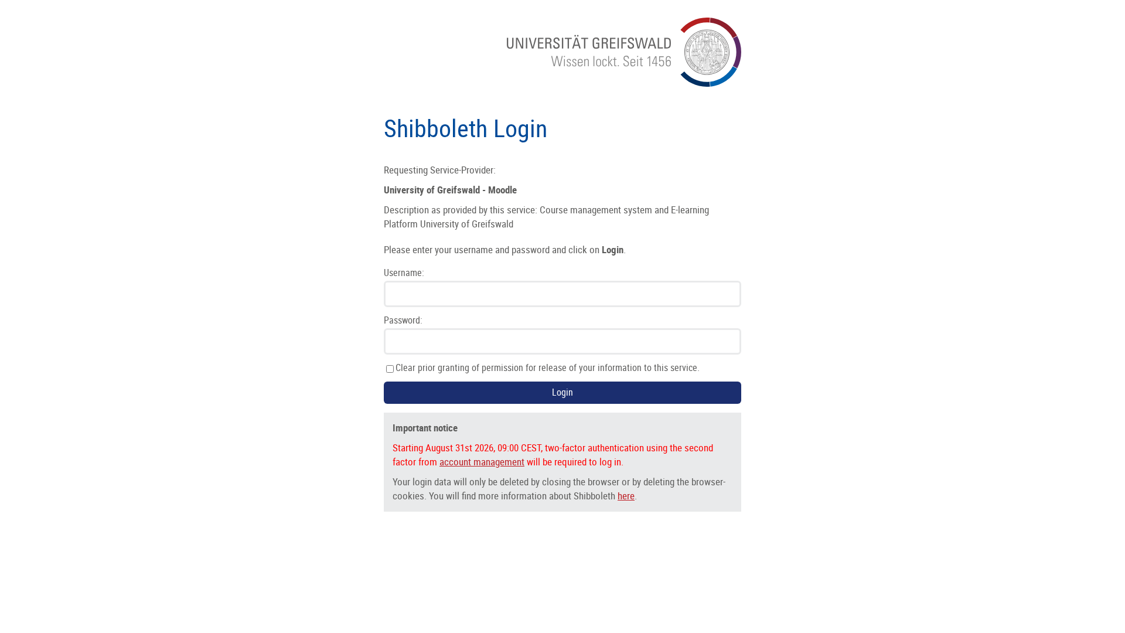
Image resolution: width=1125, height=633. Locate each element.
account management (481, 462)
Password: (403, 320)
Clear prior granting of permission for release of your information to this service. (548, 368)
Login (562, 392)
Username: (404, 273)
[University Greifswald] (624, 83)
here (626, 496)
